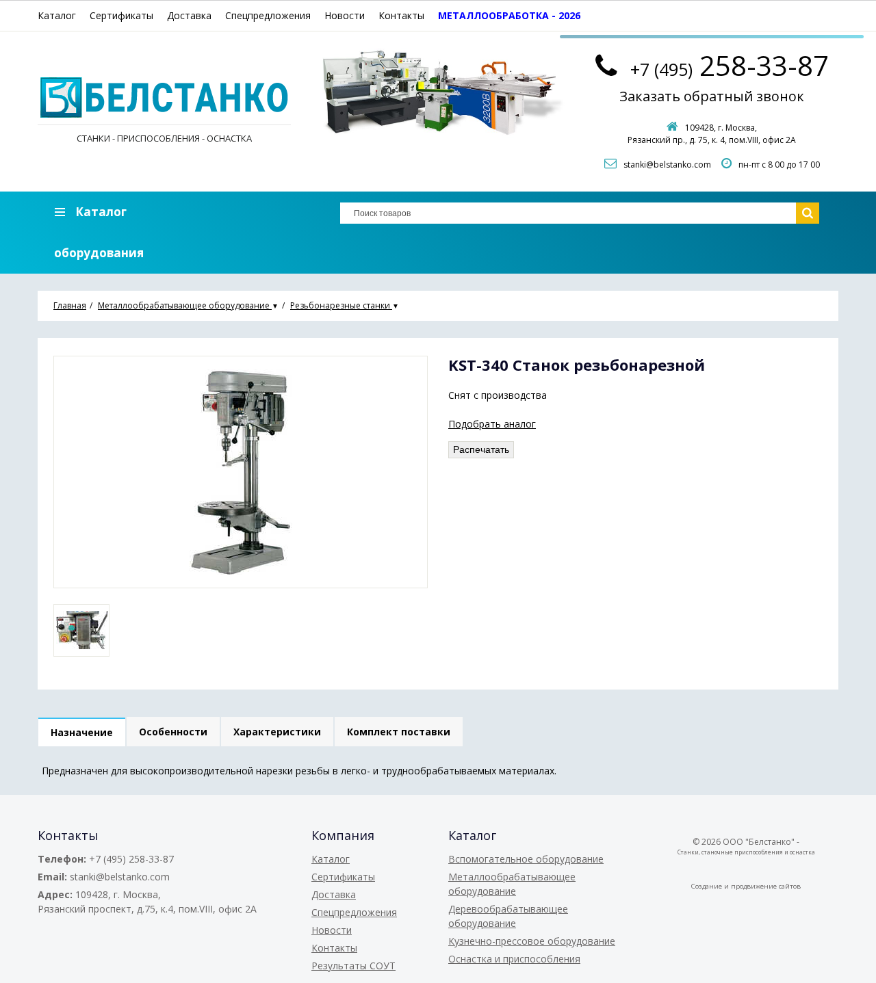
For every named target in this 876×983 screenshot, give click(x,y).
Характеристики (277, 731)
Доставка (189, 15)
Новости (344, 15)
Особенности (173, 731)
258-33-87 (729, 65)
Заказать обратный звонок (711, 96)
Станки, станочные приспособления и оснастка (746, 852)
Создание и (711, 886)
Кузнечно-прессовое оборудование (531, 940)
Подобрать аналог (492, 423)
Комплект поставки (398, 731)
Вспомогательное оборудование (526, 858)
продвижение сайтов (766, 886)
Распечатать (481, 449)
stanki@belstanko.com (667, 164)
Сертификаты (121, 15)
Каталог (57, 15)
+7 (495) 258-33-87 (131, 858)
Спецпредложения (268, 15)
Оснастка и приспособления (514, 958)
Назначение (82, 732)
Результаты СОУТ (353, 965)
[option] (81, 630)
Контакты (401, 15)
